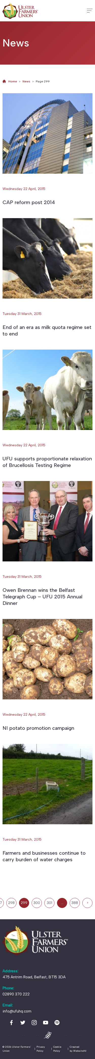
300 (36, 903)
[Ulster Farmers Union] (20, 11)
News (26, 81)
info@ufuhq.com (17, 1011)
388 (74, 903)
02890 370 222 (16, 994)
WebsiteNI (79, 1050)
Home (12, 81)
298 (11, 903)
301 (49, 903)
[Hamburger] (89, 11)
